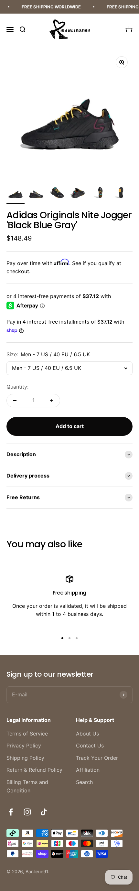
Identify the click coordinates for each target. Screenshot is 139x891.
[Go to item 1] (15, 194)
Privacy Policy (23, 745)
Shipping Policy (25, 758)
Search (84, 782)
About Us (87, 733)
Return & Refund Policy (34, 770)
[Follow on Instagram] (27, 812)
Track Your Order (97, 758)
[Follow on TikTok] (43, 812)
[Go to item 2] (36, 194)
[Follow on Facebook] (10, 812)
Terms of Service (27, 733)
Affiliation (88, 770)
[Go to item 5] (98, 194)
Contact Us (90, 745)
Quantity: (17, 386)
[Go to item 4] (78, 194)
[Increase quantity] (52, 400)
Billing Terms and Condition (27, 786)
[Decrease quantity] (15, 400)
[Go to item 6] (119, 194)
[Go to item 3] (57, 194)
